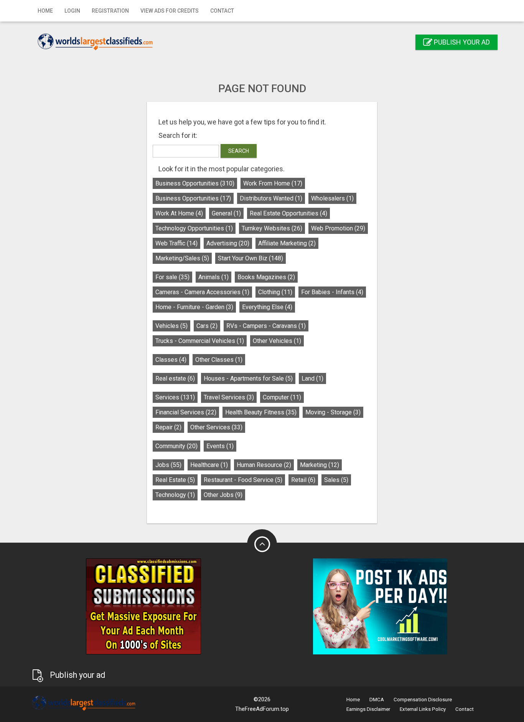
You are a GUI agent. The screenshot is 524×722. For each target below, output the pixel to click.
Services (175, 397)
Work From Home (272, 183)
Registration (110, 11)
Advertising (227, 243)
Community (176, 446)
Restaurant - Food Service (243, 480)
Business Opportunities (194, 183)
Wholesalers (332, 198)
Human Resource (264, 465)
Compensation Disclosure (423, 699)
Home (45, 11)
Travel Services (229, 397)
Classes (170, 359)
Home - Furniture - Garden (194, 307)
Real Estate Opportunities (288, 213)
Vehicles (171, 326)
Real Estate (175, 480)
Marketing (319, 465)
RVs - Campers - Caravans (266, 326)
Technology (175, 494)
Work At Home (179, 213)
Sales (336, 480)
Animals (213, 277)
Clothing (275, 292)
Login (72, 11)
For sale (172, 277)
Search (238, 151)
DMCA (376, 699)
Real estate (175, 378)
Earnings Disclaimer (368, 709)
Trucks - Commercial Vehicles (199, 340)
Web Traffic (176, 243)
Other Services (216, 427)
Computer (282, 397)
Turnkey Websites (272, 228)
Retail (303, 480)
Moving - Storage (333, 412)
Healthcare (209, 465)
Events (220, 446)
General (226, 213)
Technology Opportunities (194, 228)
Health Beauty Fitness (261, 412)
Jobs (168, 465)
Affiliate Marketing (287, 243)
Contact (222, 11)
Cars (207, 326)
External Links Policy (423, 709)
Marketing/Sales (182, 258)
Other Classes (218, 359)
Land (312, 378)
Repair (168, 427)
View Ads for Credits (169, 11)
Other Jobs (223, 494)
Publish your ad (461, 42)
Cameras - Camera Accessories (202, 292)
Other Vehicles (277, 340)
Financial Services (185, 412)
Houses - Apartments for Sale (248, 378)
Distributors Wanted (271, 198)
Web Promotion (338, 228)
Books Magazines (266, 277)
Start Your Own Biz (250, 258)
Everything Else (267, 307)
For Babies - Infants (332, 292)
